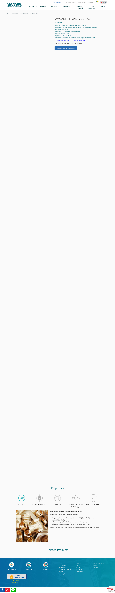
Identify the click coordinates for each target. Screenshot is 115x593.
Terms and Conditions (64, 580)
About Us (101, 7)
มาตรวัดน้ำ (73, 44)
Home (60, 563)
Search (55, 2)
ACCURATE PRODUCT (39, 504)
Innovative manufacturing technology (75, 505)
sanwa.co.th (15, 582)
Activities (78, 567)
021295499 (83, 2)
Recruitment (11, 569)
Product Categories (98, 563)
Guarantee (79, 570)
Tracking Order (72, 2)
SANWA (60, 44)
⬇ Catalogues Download (62, 41)
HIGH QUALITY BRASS (93, 504)
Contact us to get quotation (66, 48)
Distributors (55, 6)
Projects (61, 572)
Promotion (43, 6)
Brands (95, 565)
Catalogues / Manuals (79, 7)
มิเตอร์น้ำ (79, 44)
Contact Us (28, 569)
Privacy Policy (79, 580)
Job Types (95, 567)
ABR (77, 565)
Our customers (91, 7)
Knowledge (66, 6)
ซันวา (65, 44)
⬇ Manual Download (78, 41)
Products (32, 6)
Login (91, 2)
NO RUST (21, 504)
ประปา (68, 44)
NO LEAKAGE (57, 504)
